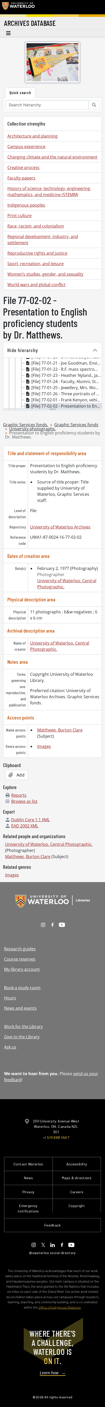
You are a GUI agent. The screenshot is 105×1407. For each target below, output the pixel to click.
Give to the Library (22, 1037)
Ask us (10, 1047)
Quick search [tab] (20, 92)
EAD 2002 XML (24, 826)
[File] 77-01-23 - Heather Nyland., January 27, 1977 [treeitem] (66, 375)
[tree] (52, 383)
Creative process (23, 167)
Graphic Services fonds (76, 424)
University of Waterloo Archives (60, 527)
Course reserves (19, 959)
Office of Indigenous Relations (59, 1307)
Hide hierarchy (22, 350)
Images (44, 746)
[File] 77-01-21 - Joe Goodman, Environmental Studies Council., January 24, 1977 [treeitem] (66, 363)
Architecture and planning (32, 136)
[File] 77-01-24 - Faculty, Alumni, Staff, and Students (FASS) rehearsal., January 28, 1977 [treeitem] (66, 381)
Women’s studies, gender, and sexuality (45, 274)
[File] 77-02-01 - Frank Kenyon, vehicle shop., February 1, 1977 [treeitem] (66, 400)
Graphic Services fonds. (25, 424)
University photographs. (32, 429)
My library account (22, 969)
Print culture (19, 215)
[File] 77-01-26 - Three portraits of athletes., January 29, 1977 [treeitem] (66, 394)
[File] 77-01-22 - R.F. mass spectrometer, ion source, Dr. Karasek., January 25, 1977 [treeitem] (66, 369)
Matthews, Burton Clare (60, 730)
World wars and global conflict (36, 284)
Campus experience (26, 146)
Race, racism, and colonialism (35, 226)
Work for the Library (23, 1026)
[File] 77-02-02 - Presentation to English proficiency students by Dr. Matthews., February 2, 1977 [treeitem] (66, 406)
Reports (19, 795)
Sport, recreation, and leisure (35, 263)
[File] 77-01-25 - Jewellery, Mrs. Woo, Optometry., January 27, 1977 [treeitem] (66, 387)
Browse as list (24, 801)
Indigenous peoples (26, 205)
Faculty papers (21, 178)
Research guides (20, 949)
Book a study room (22, 987)
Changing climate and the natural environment (52, 157)
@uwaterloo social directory (52, 1253)
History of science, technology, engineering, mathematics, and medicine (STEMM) (49, 191)
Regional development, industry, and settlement (42, 239)
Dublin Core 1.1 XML (30, 820)
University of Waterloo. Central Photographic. (49, 844)
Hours (10, 998)
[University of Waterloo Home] (18, 7)
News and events (20, 1008)
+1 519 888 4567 (56, 1137)
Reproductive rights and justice (37, 253)
